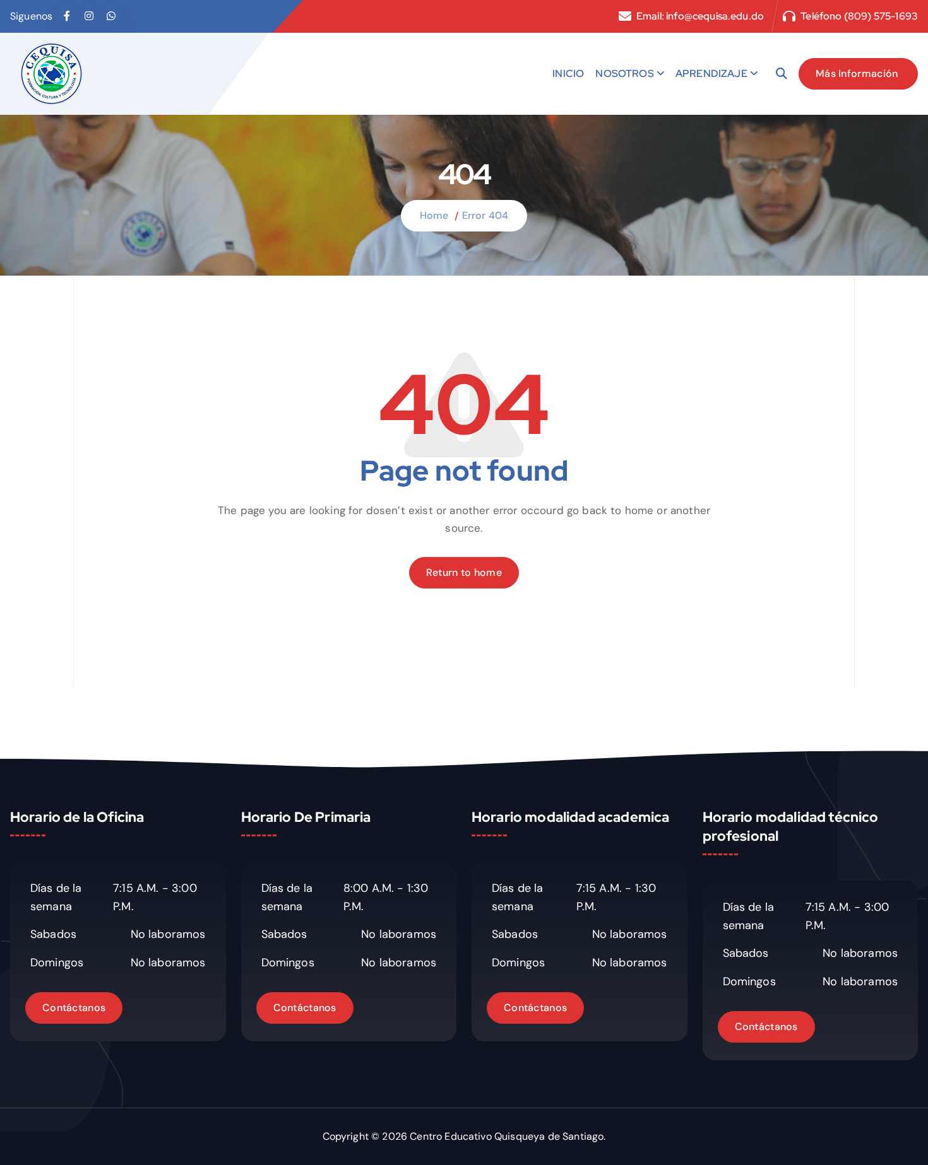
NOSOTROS (624, 73)
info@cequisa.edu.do (715, 16)
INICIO (568, 73)
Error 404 (485, 215)
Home (434, 215)
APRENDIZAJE (711, 73)
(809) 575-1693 (881, 16)
